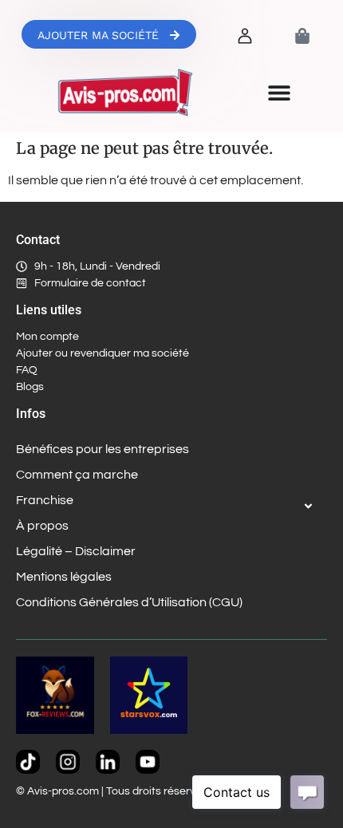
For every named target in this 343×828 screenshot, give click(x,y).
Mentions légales (64, 576)
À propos (42, 525)
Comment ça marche (77, 474)
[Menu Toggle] (279, 92)
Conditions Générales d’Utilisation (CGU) (129, 602)
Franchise (44, 500)
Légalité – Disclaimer (76, 551)
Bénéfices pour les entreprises (102, 449)
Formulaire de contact (90, 283)
